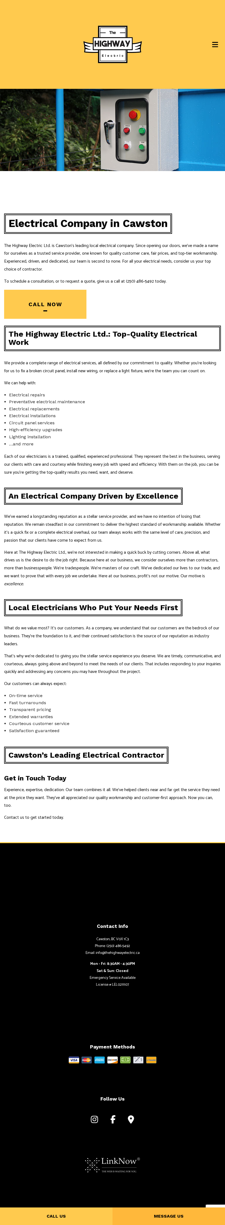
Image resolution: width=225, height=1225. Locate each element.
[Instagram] (94, 1121)
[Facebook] (113, 1121)
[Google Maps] (131, 1121)
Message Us (169, 1216)
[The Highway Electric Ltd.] (112, 44)
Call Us (56, 1216)
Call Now (45, 304)
